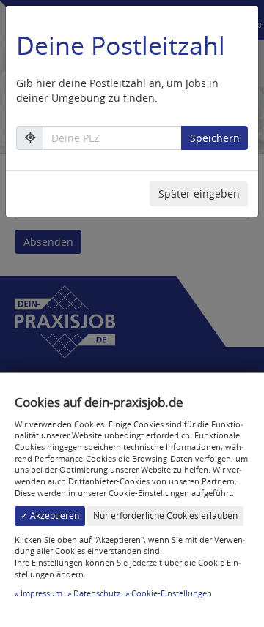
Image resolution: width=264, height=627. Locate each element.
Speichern (215, 138)
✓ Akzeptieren (50, 515)
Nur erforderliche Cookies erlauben (165, 515)
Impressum (41, 592)
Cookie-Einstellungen (171, 592)
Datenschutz (96, 592)
